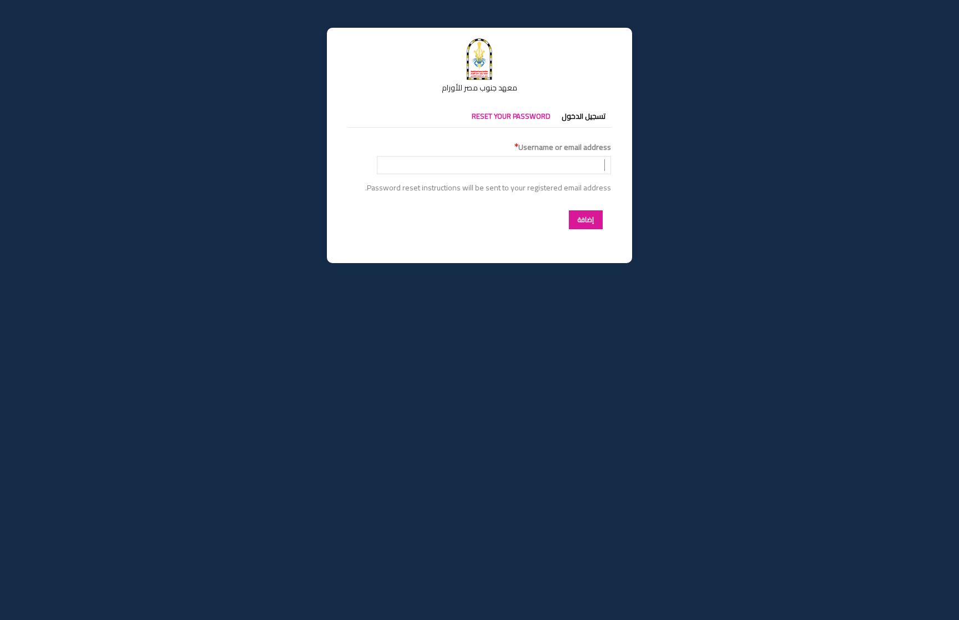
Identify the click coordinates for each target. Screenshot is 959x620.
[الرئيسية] (479, 43)
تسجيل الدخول (583, 116)
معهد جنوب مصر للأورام (479, 87)
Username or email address (564, 147)
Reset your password (511, 116)
